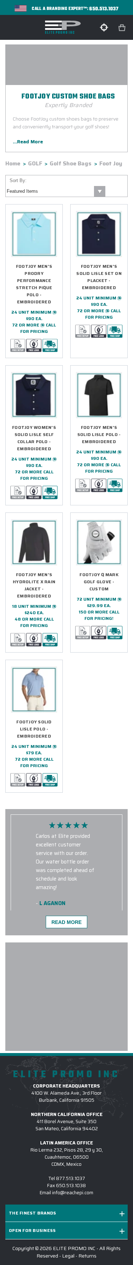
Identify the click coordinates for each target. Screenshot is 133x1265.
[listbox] (55, 191)
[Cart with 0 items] (123, 28)
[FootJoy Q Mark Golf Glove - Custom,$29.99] (99, 542)
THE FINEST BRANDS (32, 1213)
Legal (68, 1256)
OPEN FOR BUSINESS (32, 1230)
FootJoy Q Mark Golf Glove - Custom (98, 581)
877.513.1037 (70, 1178)
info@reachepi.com (72, 1192)
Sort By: (18, 180)
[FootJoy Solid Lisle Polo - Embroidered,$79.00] (34, 689)
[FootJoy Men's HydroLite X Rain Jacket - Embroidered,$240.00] (34, 542)
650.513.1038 (71, 1185)
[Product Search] (104, 27)
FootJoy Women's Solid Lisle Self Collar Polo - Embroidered (34, 438)
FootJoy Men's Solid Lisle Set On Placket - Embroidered (99, 277)
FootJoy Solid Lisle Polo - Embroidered (33, 728)
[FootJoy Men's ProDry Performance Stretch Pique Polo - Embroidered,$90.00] (34, 234)
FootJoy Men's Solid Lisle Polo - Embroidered (99, 434)
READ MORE (66, 922)
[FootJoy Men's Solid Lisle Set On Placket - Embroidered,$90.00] (99, 234)
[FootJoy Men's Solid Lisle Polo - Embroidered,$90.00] (99, 395)
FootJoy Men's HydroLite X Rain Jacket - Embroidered (34, 585)
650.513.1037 (103, 9)
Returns (87, 1256)
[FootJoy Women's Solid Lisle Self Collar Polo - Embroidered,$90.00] (34, 395)
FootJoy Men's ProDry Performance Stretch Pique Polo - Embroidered (34, 284)
